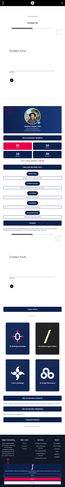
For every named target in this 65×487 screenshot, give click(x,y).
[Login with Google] (32, 3)
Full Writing (32, 203)
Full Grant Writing (40, 451)
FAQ (57, 451)
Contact (24, 449)
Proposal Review (32, 212)
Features (57, 449)
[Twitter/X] (8, 463)
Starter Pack (32, 173)
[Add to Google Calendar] (43, 161)
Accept (32, 483)
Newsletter (57, 443)
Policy (32, 475)
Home (24, 443)
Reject (32, 479)
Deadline (57, 457)
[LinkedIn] (8, 459)
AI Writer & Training (40, 443)
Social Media (57, 446)
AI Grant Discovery (40, 458)
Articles (57, 454)
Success (24, 446)
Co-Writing (32, 193)
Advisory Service (32, 183)
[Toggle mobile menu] (62, 3)
